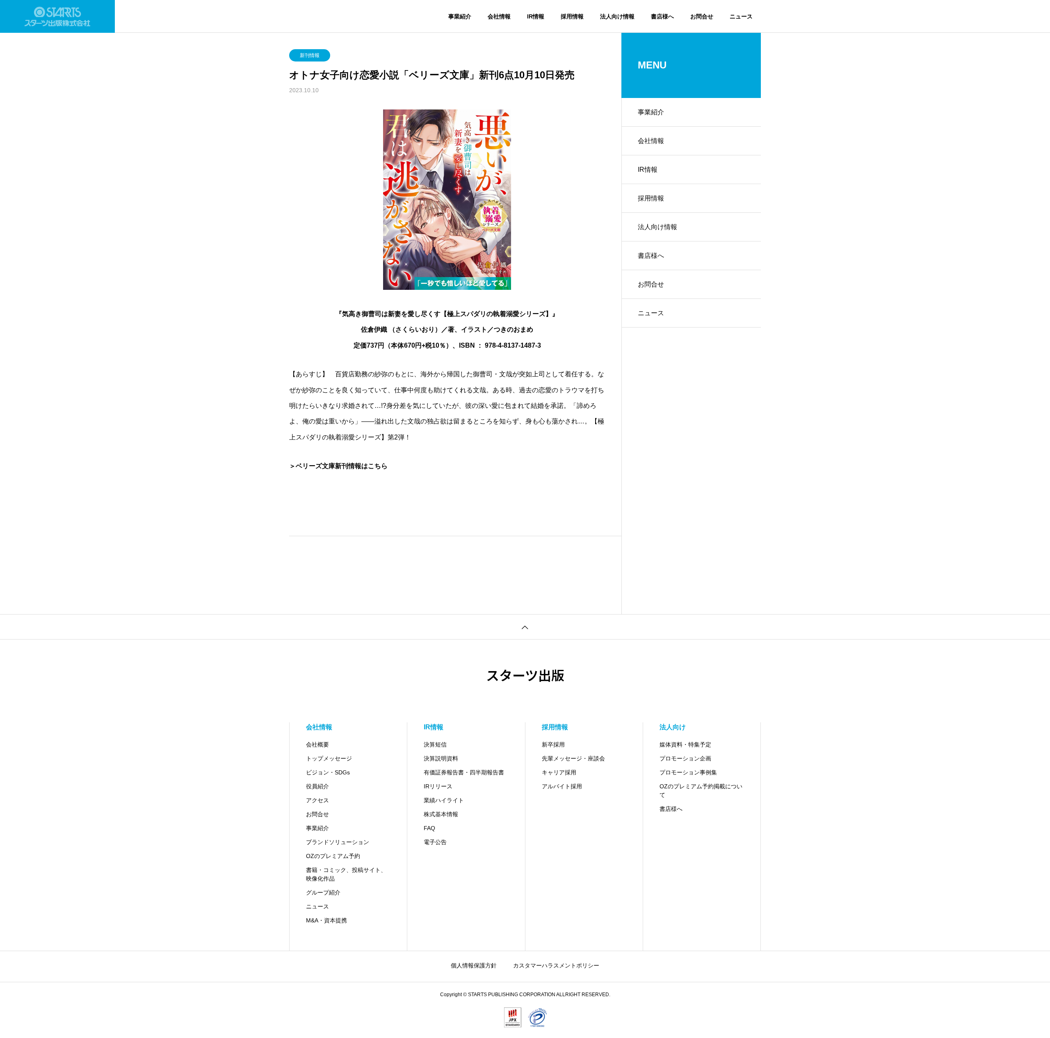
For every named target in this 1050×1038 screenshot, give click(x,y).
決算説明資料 (441, 758)
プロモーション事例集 (688, 772)
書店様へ (662, 16)
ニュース (741, 16)
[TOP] (525, 626)
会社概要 (317, 744)
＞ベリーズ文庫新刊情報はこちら (338, 465)
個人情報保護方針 (474, 965)
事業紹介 (459, 16)
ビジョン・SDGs (328, 772)
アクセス (317, 800)
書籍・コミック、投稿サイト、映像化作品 (346, 874)
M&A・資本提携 (326, 920)
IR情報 (535, 16)
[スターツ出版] (57, 16)
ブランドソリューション (337, 842)
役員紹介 (317, 786)
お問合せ (701, 16)
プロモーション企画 (685, 758)
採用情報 (572, 16)
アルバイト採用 (562, 786)
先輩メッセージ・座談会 (573, 758)
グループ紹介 (323, 892)
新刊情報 (310, 55)
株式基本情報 (441, 814)
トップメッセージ (329, 758)
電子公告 (435, 842)
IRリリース (438, 786)
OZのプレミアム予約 (333, 856)
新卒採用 (553, 744)
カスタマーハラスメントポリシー (556, 965)
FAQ (429, 828)
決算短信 (435, 744)
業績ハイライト (444, 800)
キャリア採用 (559, 772)
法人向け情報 (617, 16)
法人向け (673, 727)
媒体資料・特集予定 (685, 744)
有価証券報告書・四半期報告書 (464, 772)
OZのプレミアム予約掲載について (701, 790)
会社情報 (499, 16)
